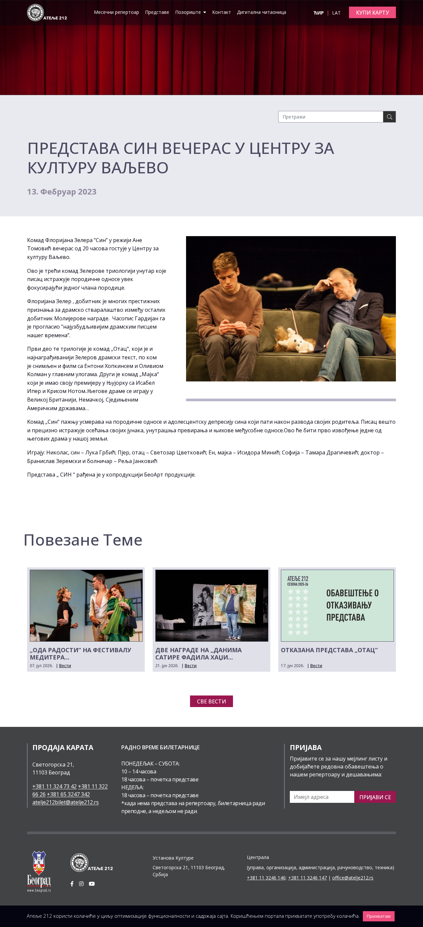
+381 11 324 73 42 (54, 786)
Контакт (221, 12)
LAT (336, 13)
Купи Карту (372, 12)
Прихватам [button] (379, 916)
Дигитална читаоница (261, 12)
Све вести (211, 701)
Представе (157, 12)
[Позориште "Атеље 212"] (47, 12)
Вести (65, 665)
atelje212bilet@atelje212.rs (65, 802)
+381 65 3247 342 (68, 794)
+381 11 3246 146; (267, 877)
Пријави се (375, 797)
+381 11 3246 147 (307, 877)
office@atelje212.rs (352, 877)
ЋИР (319, 13)
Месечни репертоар (116, 12)
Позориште (188, 12)
